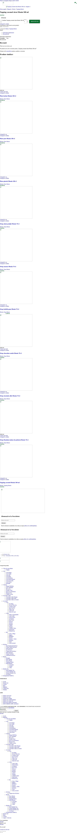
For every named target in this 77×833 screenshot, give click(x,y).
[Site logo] (8, 4)
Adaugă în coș (34, 21)
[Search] (72, 3)
